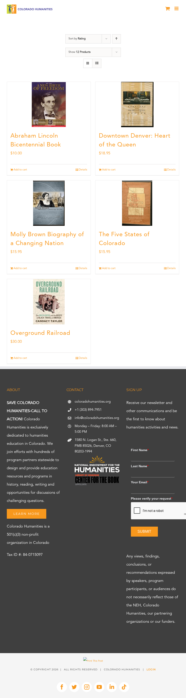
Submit (144, 531)
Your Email (139, 482)
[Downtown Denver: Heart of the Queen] (137, 104)
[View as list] (96, 63)
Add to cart (20, 169)
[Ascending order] (116, 39)
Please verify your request (151, 498)
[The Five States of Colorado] (137, 203)
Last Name (139, 466)
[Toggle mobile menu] (176, 8)
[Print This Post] (93, 661)
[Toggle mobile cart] (167, 8)
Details (83, 169)
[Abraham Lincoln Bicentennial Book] (49, 104)
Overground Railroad (40, 333)
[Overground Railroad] (49, 301)
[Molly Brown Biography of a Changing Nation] (49, 203)
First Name (140, 450)
